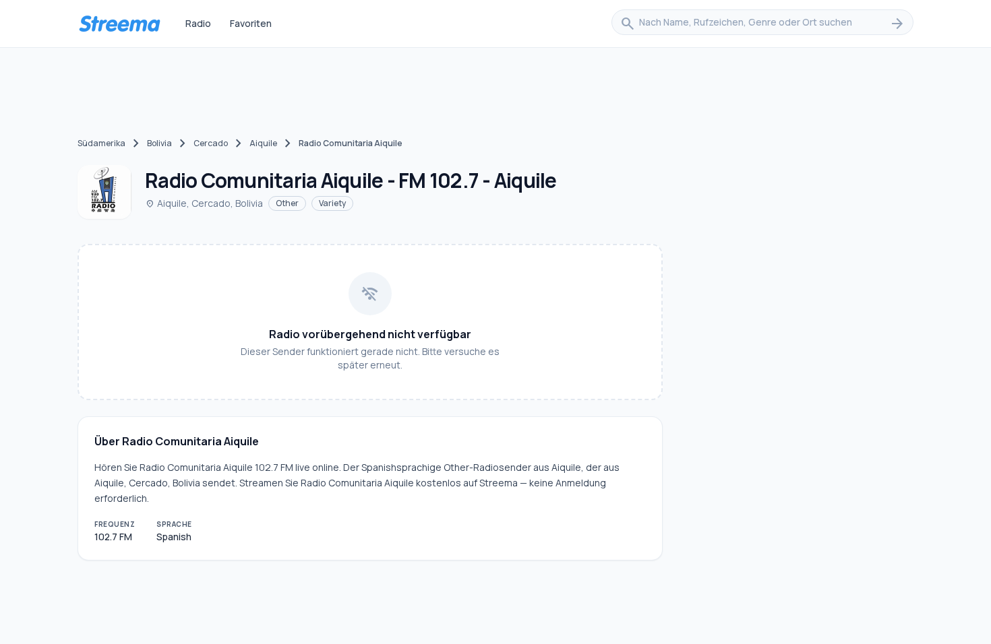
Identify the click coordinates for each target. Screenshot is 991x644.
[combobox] (762, 23)
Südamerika (101, 143)
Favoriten (251, 23)
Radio (198, 23)
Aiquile (263, 143)
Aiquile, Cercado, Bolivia (204, 203)
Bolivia (159, 143)
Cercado (210, 143)
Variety (332, 203)
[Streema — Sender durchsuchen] (119, 23)
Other (287, 203)
